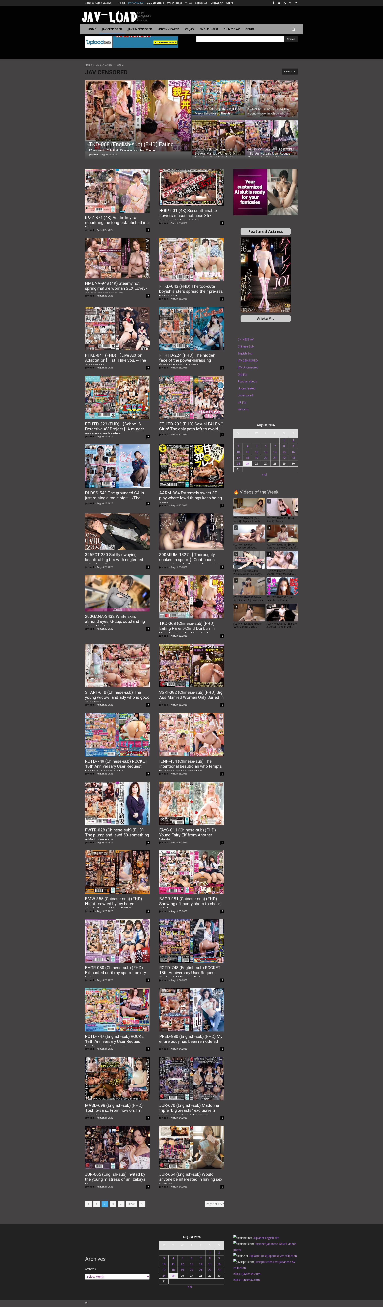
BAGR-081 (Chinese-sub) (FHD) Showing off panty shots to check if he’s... (190, 903)
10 (238, 452)
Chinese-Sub (246, 346)
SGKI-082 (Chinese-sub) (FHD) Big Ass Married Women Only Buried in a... (191, 697)
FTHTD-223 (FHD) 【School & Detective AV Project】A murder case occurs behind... (114, 429)
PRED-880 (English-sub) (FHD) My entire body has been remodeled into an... (190, 1041)
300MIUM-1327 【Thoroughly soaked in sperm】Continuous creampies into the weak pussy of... (191, 559)
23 (293, 458)
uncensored (245, 395)
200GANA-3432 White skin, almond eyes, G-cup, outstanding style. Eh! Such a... (115, 621)
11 (247, 452)
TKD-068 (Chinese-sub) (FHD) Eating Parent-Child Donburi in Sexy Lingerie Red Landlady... (187, 628)
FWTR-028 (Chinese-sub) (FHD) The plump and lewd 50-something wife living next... (117, 835)
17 (238, 458)
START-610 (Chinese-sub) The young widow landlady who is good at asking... (117, 697)
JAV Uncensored (248, 367)
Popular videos (247, 381)
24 (238, 463)
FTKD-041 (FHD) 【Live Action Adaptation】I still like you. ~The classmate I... (115, 360)
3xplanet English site (266, 1238)
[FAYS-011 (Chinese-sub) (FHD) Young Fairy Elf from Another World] (191, 803)
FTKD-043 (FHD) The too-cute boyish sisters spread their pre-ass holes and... (191, 291)
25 (247, 463)
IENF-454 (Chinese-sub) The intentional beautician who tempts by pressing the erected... (190, 766)
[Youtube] (295, 3)
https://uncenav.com (246, 1280)
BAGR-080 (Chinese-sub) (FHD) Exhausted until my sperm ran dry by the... (115, 972)
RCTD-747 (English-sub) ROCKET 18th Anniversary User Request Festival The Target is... (115, 1041)
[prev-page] (88, 1204)
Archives (90, 1269)
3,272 (131, 1204)
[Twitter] (284, 3)
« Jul (264, 474)
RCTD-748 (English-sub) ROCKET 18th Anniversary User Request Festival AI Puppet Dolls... (190, 972)
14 (274, 452)
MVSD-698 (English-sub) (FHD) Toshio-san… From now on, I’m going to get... (114, 1110)
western (243, 409)
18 (247, 458)
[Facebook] (273, 3)
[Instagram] (279, 3)
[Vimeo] (290, 3)
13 (265, 452)
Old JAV (242, 374)
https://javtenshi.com (247, 1274)
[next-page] (142, 1204)
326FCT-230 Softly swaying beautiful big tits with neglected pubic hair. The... (114, 559)
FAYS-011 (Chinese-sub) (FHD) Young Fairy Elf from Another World (187, 835)
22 (284, 458)
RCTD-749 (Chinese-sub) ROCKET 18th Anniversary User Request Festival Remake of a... (116, 766)
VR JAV (242, 402)
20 (265, 458)
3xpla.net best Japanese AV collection (273, 1256)
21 (274, 458)
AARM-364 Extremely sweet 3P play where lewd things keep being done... (190, 498)
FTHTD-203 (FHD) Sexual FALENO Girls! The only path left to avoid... (191, 426)
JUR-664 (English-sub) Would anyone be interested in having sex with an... (190, 1179)
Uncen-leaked (246, 388)
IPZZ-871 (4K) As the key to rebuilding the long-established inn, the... (117, 222)
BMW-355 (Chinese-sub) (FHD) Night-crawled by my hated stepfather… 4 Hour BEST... (113, 903)
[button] (293, 29)
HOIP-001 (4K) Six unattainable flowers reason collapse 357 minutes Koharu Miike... (188, 215)
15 (284, 452)
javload (93, 154)
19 (256, 458)
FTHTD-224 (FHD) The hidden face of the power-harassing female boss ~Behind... (187, 360)
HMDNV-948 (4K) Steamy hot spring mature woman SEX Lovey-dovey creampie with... (116, 288)
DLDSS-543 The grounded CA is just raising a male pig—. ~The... (114, 495)
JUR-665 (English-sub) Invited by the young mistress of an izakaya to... (115, 1179)
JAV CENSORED (104, 65)
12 (256, 452)
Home (88, 65)
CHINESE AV (246, 339)
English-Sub (245, 353)
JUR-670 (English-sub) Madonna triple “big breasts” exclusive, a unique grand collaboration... (189, 1110)
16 (293, 452)
